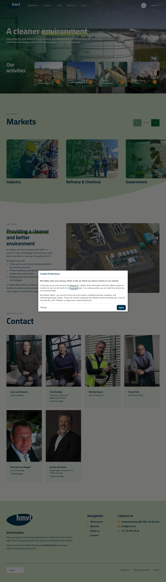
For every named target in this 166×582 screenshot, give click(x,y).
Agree (121, 308)
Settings (43, 307)
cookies (74, 288)
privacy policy (93, 288)
